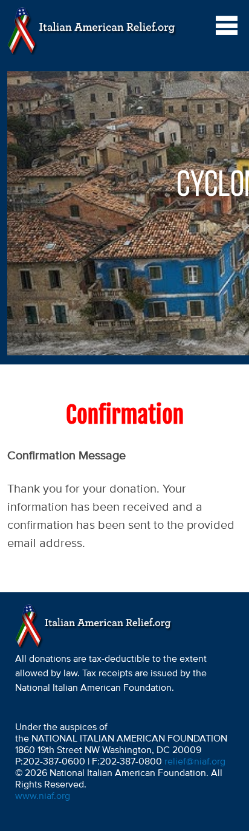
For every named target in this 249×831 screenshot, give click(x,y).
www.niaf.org (42, 796)
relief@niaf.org (194, 762)
